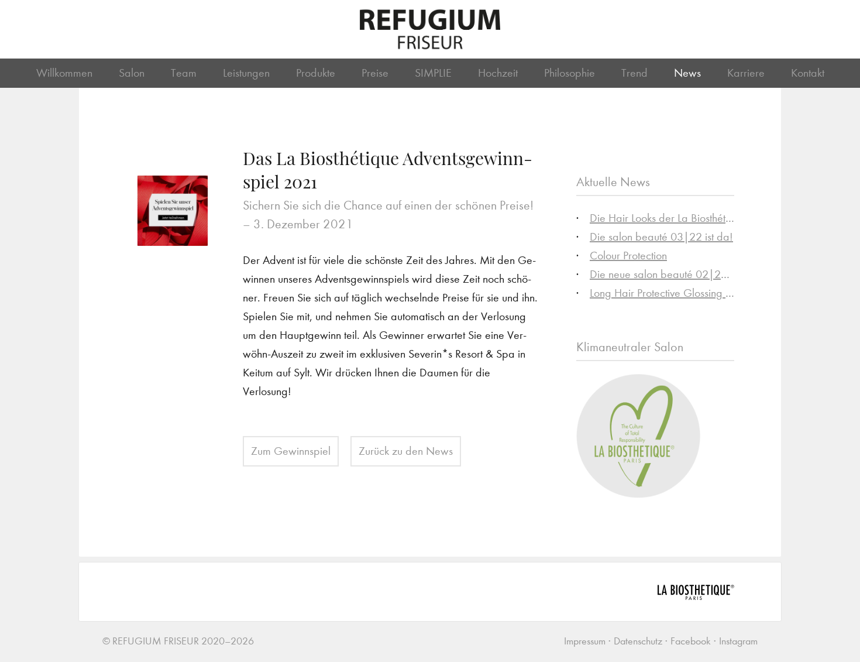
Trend (634, 73)
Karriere (746, 73)
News (687, 73)
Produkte (315, 73)
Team (184, 73)
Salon (132, 73)
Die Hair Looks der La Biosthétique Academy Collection (715, 218)
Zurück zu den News (406, 451)
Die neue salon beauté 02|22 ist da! (674, 274)
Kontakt (807, 73)
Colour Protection (628, 255)
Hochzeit (498, 73)
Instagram (738, 641)
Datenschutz (638, 641)
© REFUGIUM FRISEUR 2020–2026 (178, 641)
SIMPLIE (433, 73)
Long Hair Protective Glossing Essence (676, 293)
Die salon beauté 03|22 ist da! (661, 236)
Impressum (585, 641)
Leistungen (246, 73)
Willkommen (64, 73)
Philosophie (569, 73)
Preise (375, 73)
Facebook (690, 641)
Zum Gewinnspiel (291, 451)
